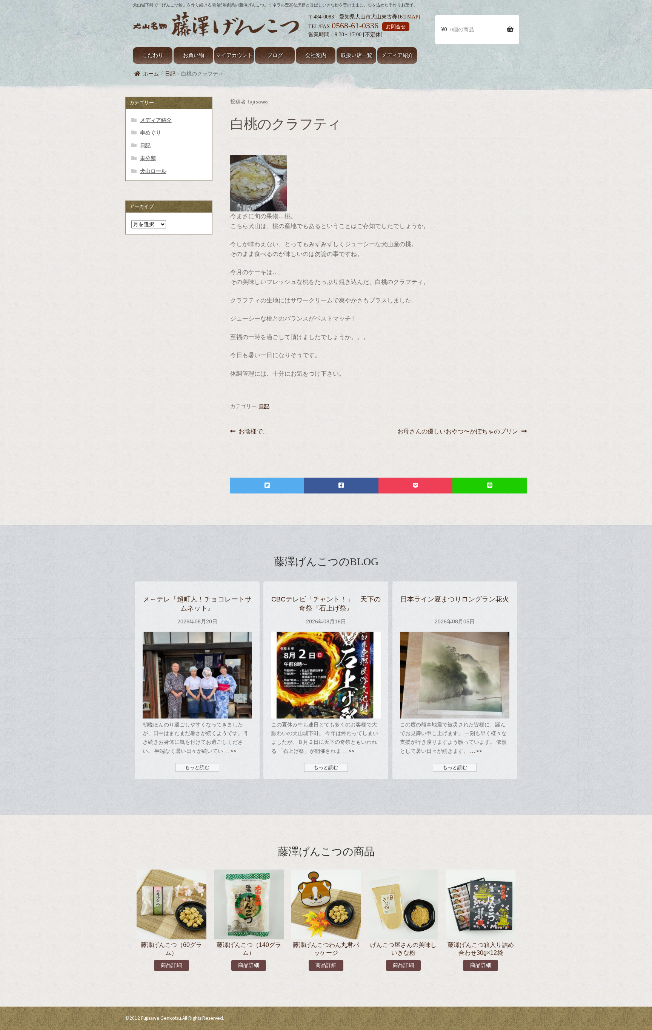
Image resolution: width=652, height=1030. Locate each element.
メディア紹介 (397, 55)
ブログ (275, 55)
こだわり (152, 55)
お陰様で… (253, 431)
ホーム (151, 73)
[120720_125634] (378, 183)
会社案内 (315, 55)
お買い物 (193, 55)
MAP (412, 17)
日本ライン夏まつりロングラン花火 (454, 599)
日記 (170, 73)
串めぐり (150, 132)
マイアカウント (234, 55)
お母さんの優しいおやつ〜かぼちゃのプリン (457, 431)
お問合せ (396, 26)
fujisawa (257, 101)
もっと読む (197, 767)
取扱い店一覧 (356, 55)
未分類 (148, 158)
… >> (230, 751)
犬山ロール (153, 171)
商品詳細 (171, 965)
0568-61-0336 (355, 25)
